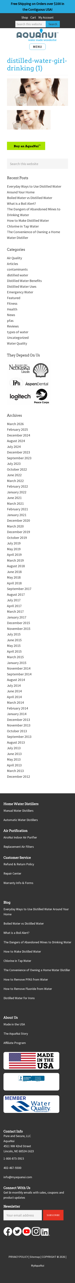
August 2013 (16, 742)
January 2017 (16, 617)
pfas (10, 320)
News (11, 315)
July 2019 (14, 543)
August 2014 (16, 679)
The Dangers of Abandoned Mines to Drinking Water (37, 942)
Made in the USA (14, 1024)
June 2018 (14, 571)
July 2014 (14, 685)
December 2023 (18, 452)
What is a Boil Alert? (21, 203)
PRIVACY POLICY (18, 1256)
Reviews (13, 326)
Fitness (12, 303)
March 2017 (15, 611)
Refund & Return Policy (18, 864)
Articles (12, 263)
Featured (13, 298)
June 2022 (14, 475)
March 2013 (15, 770)
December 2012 (18, 776)
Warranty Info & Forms (18, 883)
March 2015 (15, 657)
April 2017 (14, 606)
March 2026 (15, 424)
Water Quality (17, 343)
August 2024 (16, 441)
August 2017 (16, 594)
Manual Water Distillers (18, 811)
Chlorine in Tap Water (23, 226)
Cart (33, 17)
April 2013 (14, 765)
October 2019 (17, 537)
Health (12, 309)
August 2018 (16, 566)
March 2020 (15, 526)
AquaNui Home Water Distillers (37, 35)
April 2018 (14, 583)
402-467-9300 (12, 1168)
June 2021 (14, 497)
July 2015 (14, 634)
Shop (24, 17)
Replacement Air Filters (18, 847)
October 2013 (17, 731)
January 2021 (16, 515)
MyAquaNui (37, 1265)
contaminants (17, 269)
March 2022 (15, 480)
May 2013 (14, 759)
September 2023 (19, 458)
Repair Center (12, 873)
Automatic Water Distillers (20, 820)
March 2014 (15, 702)
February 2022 (17, 486)
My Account (46, 17)
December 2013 (18, 719)
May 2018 (14, 577)
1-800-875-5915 (13, 1158)
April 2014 (14, 697)
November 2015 (18, 628)
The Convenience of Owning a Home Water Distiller (36, 970)
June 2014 (14, 691)
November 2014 (18, 668)
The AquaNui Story (15, 1034)
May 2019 (14, 549)
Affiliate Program (14, 1043)
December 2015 (18, 623)
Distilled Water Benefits (24, 280)
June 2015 (14, 640)
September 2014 (19, 674)
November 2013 (18, 725)
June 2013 (14, 753)
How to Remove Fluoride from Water (27, 989)
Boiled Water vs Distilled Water (29, 197)
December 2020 (18, 520)
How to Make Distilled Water (28, 220)
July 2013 (14, 748)
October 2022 (17, 469)
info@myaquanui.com (17, 1177)
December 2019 (18, 532)
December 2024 (18, 435)
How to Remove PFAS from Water (25, 979)
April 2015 (14, 651)
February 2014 (17, 708)
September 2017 (19, 588)
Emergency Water (20, 292)
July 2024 (14, 446)
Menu (37, 47)
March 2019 (15, 560)
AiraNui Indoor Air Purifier (20, 837)
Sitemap (35, 1256)
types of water (17, 332)
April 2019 (14, 554)
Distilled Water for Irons (19, 998)
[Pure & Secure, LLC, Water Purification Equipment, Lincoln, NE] (31, 1082)
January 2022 (16, 492)
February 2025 (17, 429)
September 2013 (19, 736)
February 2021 (17, 509)
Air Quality (14, 258)
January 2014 (16, 714)
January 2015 (16, 662)
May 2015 (14, 645)
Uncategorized (18, 337)
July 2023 (14, 463)
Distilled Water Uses (21, 286)
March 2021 (15, 503)
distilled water (17, 275)
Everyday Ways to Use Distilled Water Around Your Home (36, 911)
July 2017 (14, 600)
